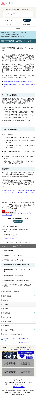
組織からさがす (25, 342)
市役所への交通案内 (19, 387)
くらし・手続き (9, 20)
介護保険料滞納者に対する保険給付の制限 (16, 280)
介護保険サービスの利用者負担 (13, 255)
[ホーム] (8, 3)
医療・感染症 (7, 296)
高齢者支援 (6, 313)
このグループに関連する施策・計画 (13, 334)
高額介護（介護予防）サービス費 (14, 260)
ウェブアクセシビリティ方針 (10, 339)
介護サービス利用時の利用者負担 (10, 34)
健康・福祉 (27, 20)
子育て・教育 (9, 24)
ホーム (9, 32)
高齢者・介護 (18, 221)
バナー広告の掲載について (22, 347)
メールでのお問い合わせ (9, 239)
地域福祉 (5, 308)
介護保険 (23, 32)
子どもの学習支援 (8, 330)
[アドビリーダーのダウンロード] (9, 213)
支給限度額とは (8, 250)
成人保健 (5, 300)
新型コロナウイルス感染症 (11, 291)
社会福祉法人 (7, 325)
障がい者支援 (7, 317)
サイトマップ (24, 339)
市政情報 (18, 28)
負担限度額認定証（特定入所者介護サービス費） (17, 270)
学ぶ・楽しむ (27, 24)
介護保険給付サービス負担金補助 (14, 275)
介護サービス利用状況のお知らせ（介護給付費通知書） (17, 285)
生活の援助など (7, 321)
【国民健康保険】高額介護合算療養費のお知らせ (18, 81)
